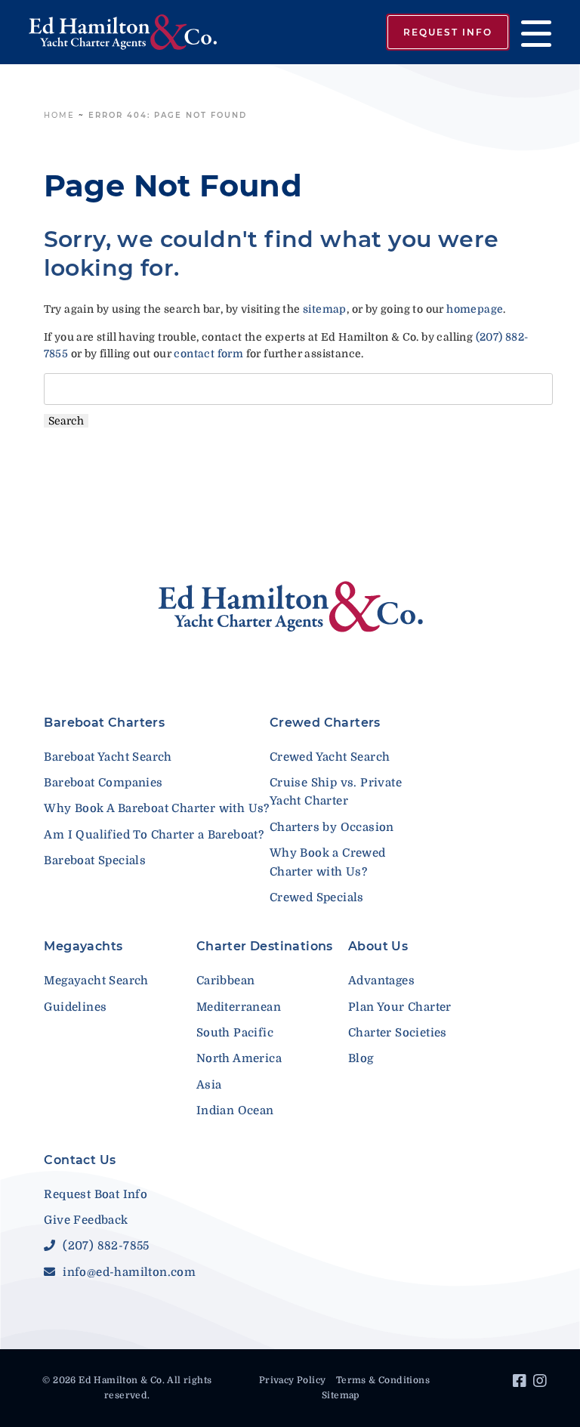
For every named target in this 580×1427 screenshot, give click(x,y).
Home (59, 115)
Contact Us (80, 1160)
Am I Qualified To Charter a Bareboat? (154, 835)
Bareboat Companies (103, 782)
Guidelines (75, 1007)
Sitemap (340, 1395)
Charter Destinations (264, 946)
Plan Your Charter (400, 1007)
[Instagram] (542, 1383)
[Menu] (530, 32)
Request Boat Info (95, 1194)
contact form (208, 353)
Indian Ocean (235, 1110)
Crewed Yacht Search (330, 757)
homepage (474, 309)
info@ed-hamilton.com (128, 1272)
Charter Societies (397, 1032)
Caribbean (225, 980)
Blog (361, 1058)
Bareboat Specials (95, 860)
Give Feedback (86, 1220)
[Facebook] (521, 1383)
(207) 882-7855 (104, 1245)
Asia (209, 1085)
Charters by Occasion (332, 827)
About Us (378, 946)
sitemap (325, 309)
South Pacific (234, 1032)
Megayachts (83, 946)
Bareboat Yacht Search (107, 757)
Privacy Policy (292, 1380)
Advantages (381, 980)
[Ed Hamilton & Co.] (123, 32)
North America (239, 1058)
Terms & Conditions (383, 1380)
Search (66, 421)
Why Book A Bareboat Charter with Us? (156, 808)
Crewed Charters (325, 722)
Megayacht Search (96, 980)
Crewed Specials (317, 897)
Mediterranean (238, 1007)
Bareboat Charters (104, 722)
